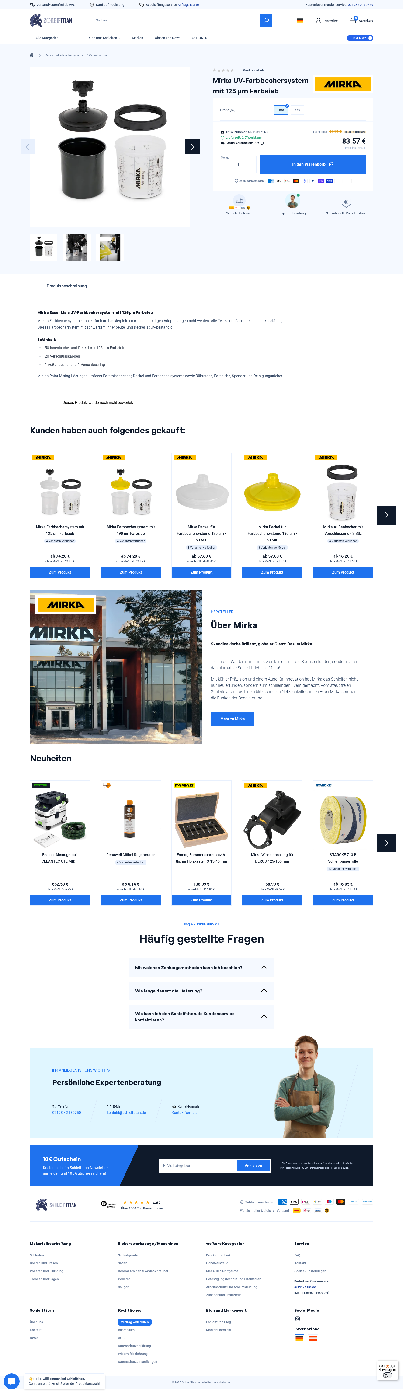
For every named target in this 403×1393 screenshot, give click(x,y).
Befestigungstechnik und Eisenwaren (233, 1279)
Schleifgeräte (128, 1255)
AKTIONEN (199, 38)
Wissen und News (167, 38)
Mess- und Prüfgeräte (222, 1271)
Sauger (123, 1287)
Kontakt (300, 1263)
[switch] (387, 1375)
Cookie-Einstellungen (310, 1271)
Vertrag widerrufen (135, 1322)
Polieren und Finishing (46, 1271)
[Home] (31, 55)
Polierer (124, 1279)
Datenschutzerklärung (134, 1346)
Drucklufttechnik (218, 1255)
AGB (121, 1338)
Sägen (122, 1263)
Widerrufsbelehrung (133, 1354)
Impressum (126, 1330)
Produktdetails (254, 70)
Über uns (36, 1322)
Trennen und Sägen (44, 1279)
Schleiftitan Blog (218, 1322)
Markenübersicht (218, 1330)
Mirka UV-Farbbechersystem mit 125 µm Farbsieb (77, 55)
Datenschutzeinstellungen (137, 1362)
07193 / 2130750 (360, 5)
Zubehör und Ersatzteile (224, 1295)
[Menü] (395, 1363)
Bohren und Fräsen (44, 1263)
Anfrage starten (189, 5)
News (34, 1338)
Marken (137, 38)
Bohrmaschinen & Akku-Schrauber (143, 1271)
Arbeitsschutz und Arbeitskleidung (231, 1287)
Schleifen (37, 1255)
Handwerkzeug (217, 1263)
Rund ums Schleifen (102, 38)
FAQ (297, 1255)
